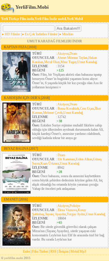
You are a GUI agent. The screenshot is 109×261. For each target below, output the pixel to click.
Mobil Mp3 (78, 251)
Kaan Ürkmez (50, 163)
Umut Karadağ (87, 62)
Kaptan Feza (20, 47)
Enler (26, 251)
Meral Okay (52, 62)
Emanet (16, 199)
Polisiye (75, 206)
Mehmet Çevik (53, 113)
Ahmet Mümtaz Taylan (72, 58)
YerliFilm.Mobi (31, 7)
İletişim (63, 251)
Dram (73, 54)
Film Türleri (40, 251)
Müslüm (67, 34)
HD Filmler (12, 34)
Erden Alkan (84, 159)
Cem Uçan (87, 108)
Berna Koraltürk (68, 108)
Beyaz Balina (21, 149)
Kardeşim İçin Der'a (27, 98)
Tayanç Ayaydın (55, 214)
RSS (53, 251)
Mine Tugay (69, 62)
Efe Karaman (66, 159)
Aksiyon (63, 54)
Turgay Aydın (76, 214)
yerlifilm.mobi (13, 258)
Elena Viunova (67, 210)
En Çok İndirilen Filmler (41, 34)
